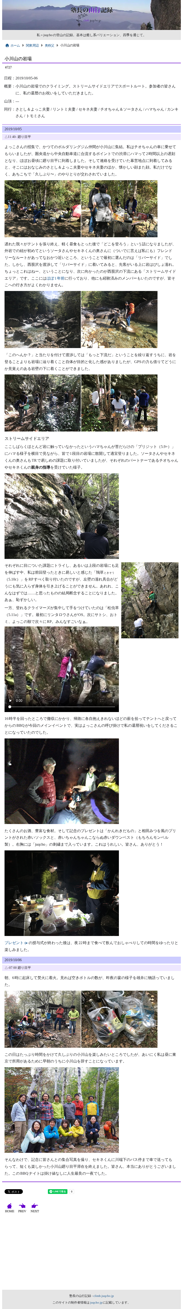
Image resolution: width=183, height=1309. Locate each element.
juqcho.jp (96, 1302)
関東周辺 (32, 45)
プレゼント (14, 943)
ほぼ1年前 (55, 278)
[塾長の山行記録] (91, 29)
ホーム (15, 45)
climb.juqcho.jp (103, 1296)
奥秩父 (49, 45)
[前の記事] (22, 1212)
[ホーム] (10, 1212)
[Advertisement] (91, 1254)
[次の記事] (35, 1212)
